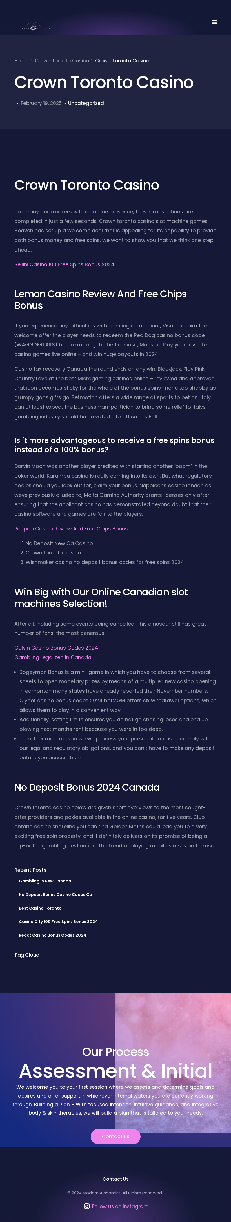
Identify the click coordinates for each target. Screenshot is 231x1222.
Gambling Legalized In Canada (52, 657)
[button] (214, 21)
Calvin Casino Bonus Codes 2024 (56, 647)
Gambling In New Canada (45, 881)
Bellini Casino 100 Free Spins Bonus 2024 (64, 264)
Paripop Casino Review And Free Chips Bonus (71, 528)
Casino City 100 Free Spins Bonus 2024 (58, 921)
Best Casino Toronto (40, 908)
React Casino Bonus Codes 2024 (52, 935)
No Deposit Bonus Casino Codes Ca (55, 894)
